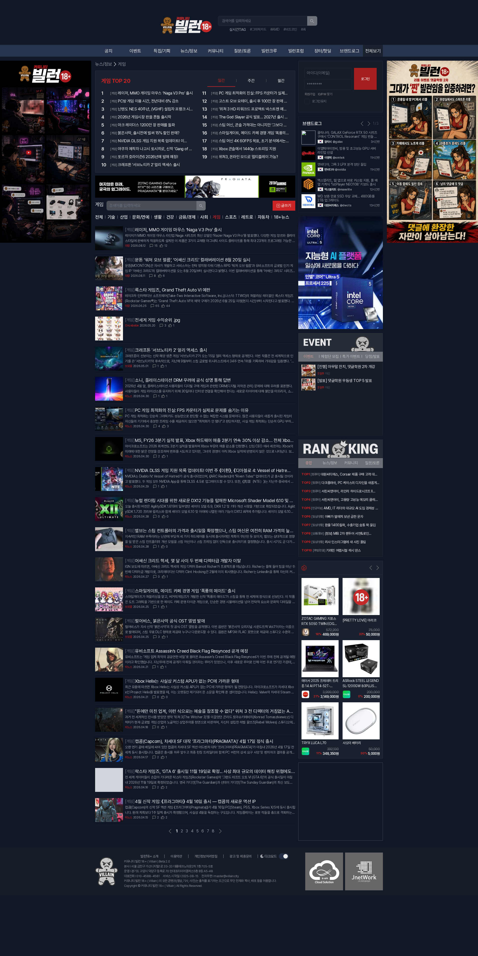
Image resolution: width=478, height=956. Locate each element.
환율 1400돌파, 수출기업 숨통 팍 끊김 (350, 525)
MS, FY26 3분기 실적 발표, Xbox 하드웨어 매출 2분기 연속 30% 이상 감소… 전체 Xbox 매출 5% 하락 (213, 441)
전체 (99, 217)
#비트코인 (290, 29)
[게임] (129, 229)
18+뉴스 (281, 217)
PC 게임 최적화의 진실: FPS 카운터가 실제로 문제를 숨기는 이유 (191, 410)
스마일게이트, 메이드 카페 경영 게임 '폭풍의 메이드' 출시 (185, 590)
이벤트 (135, 50)
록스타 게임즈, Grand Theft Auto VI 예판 (172, 289)
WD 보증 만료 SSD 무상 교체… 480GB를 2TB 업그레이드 (346, 198)
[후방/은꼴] (319, 550)
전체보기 (373, 50)
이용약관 (176, 856)
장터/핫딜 (322, 50)
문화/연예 (140, 217)
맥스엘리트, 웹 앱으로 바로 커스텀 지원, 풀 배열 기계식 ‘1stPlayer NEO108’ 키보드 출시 (347, 182)
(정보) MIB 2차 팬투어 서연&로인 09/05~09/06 (347, 533)
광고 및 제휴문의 (240, 856)
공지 (108, 50)
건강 (170, 217)
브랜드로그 (349, 50)
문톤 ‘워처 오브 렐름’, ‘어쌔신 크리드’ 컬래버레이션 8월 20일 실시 (192, 259)
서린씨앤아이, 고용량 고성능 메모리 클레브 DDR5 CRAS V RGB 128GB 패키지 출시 (349, 500)
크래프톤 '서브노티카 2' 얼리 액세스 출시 (171, 350)
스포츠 (231, 217)
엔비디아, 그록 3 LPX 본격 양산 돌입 (341, 164)
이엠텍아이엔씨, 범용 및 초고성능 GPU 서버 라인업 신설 (346, 150)
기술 (111, 217)
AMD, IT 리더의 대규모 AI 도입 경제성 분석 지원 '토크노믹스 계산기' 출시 (351, 508)
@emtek (339, 157)
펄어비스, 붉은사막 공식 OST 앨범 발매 (170, 620)
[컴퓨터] (315, 474)
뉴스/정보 (188, 50)
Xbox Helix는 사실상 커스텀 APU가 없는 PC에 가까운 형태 (187, 681)
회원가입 (309, 94)
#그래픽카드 (258, 29)
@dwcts (346, 205)
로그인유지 (319, 101)
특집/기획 (162, 50)
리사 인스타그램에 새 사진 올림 (345, 542)
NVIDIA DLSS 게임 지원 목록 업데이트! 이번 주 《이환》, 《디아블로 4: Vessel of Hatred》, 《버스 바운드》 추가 (211, 471)
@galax (338, 141)
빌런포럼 (296, 50)
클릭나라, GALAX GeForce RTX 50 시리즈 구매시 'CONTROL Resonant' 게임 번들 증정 (347, 135)
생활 (158, 217)
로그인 (365, 79)
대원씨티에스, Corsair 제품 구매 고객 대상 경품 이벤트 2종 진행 (349, 474)
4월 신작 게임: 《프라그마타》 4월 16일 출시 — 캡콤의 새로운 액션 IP (195, 801)
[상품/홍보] (317, 533)
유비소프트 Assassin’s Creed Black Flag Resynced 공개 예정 (191, 651)
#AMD (275, 29)
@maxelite (344, 189)
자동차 (263, 217)
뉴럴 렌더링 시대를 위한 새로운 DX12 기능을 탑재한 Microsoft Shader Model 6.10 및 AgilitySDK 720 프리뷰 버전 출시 (215, 501)
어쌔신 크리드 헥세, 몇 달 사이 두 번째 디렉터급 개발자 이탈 (188, 560)
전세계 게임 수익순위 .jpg (157, 320)
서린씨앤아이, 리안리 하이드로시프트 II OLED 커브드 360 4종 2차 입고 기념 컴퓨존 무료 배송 (349, 491)
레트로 (247, 217)
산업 (124, 217)
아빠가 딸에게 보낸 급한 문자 (344, 517)
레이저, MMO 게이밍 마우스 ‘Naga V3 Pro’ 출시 (178, 229)
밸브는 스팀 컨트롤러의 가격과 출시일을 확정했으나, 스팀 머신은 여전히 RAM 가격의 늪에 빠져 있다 (214, 531)
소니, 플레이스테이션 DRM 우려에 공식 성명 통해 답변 (183, 380)
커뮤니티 (215, 50)
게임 (122, 64)
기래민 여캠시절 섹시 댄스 (343, 550)
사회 (204, 217)
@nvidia (340, 169)
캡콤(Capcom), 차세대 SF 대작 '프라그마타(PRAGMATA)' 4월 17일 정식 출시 (204, 741)
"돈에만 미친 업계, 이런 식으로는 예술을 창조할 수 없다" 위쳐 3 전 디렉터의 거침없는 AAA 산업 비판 (215, 712)
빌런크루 (269, 50)
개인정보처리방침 (206, 856)
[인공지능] (317, 508)
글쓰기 (286, 205)
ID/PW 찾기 (325, 94)
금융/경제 (187, 217)
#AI (303, 29)
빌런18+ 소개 (149, 856)
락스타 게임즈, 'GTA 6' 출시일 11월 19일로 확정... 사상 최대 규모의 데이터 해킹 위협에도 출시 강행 (213, 772)
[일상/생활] (317, 516)
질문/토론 (242, 50)
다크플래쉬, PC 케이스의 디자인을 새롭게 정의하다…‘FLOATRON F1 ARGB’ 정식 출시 (349, 483)
